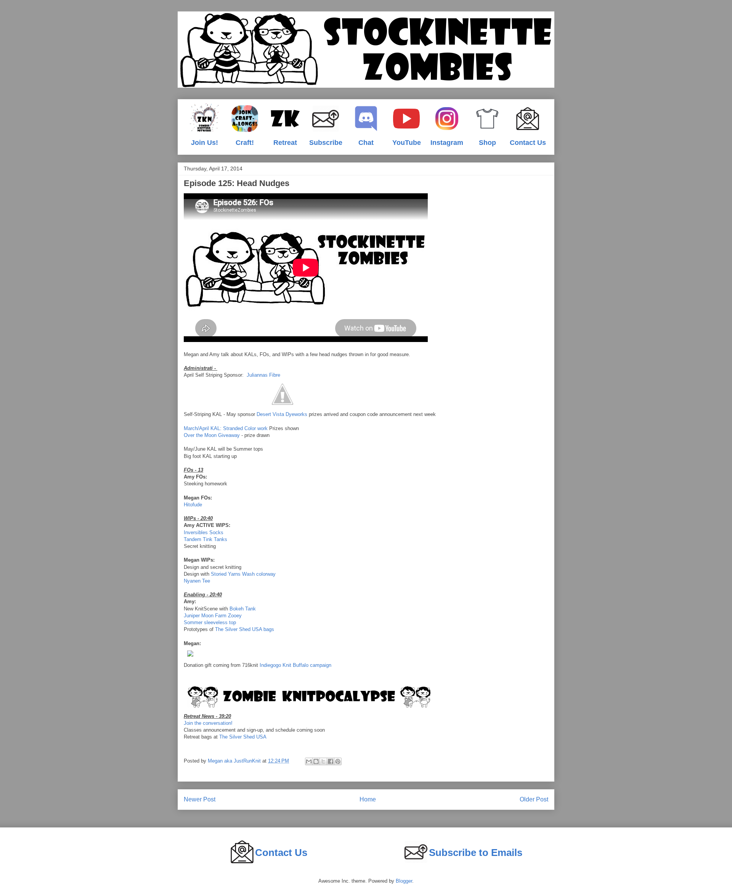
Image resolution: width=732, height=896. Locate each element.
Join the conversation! (208, 723)
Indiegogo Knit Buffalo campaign (295, 665)
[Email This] (309, 761)
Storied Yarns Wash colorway (243, 574)
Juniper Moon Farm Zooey (213, 615)
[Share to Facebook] (330, 761)
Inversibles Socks (203, 532)
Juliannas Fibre (263, 375)
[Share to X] (323, 761)
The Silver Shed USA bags (244, 629)
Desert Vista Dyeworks (282, 414)
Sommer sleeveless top (210, 622)
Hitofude (193, 504)
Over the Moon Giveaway (212, 435)
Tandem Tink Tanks (205, 539)
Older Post (534, 799)
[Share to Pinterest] (338, 761)
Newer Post (199, 799)
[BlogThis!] (316, 761)
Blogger (404, 881)
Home (368, 799)
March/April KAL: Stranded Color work (226, 428)
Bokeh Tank (243, 609)
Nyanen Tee (197, 581)
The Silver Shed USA (242, 737)
